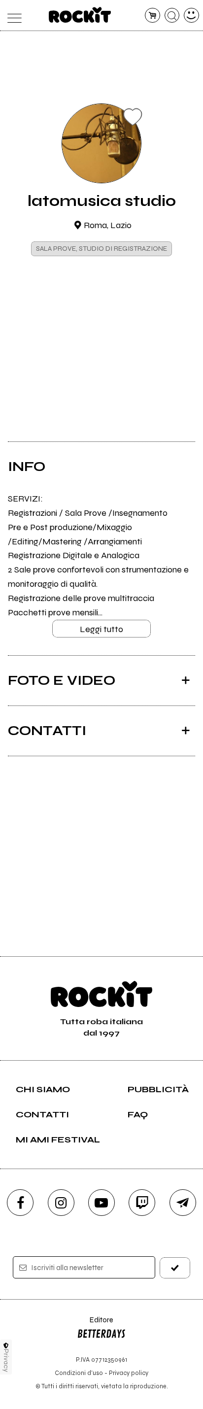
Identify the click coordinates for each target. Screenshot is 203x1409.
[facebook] (20, 1202)
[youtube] (101, 1202)
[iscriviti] (175, 1267)
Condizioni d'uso (79, 1372)
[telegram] (182, 1202)
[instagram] (61, 1202)
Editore (95, 1324)
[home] (80, 15)
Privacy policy (128, 1372)
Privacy (6, 1360)
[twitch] (142, 1202)
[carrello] (152, 15)
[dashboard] (191, 15)
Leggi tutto (101, 629)
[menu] (11, 15)
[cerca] (172, 15)
